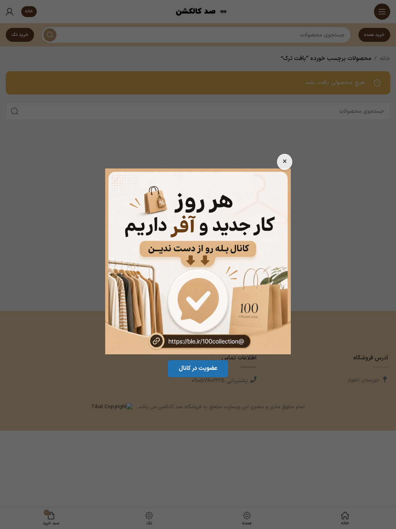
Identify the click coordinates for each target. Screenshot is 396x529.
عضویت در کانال (198, 368)
